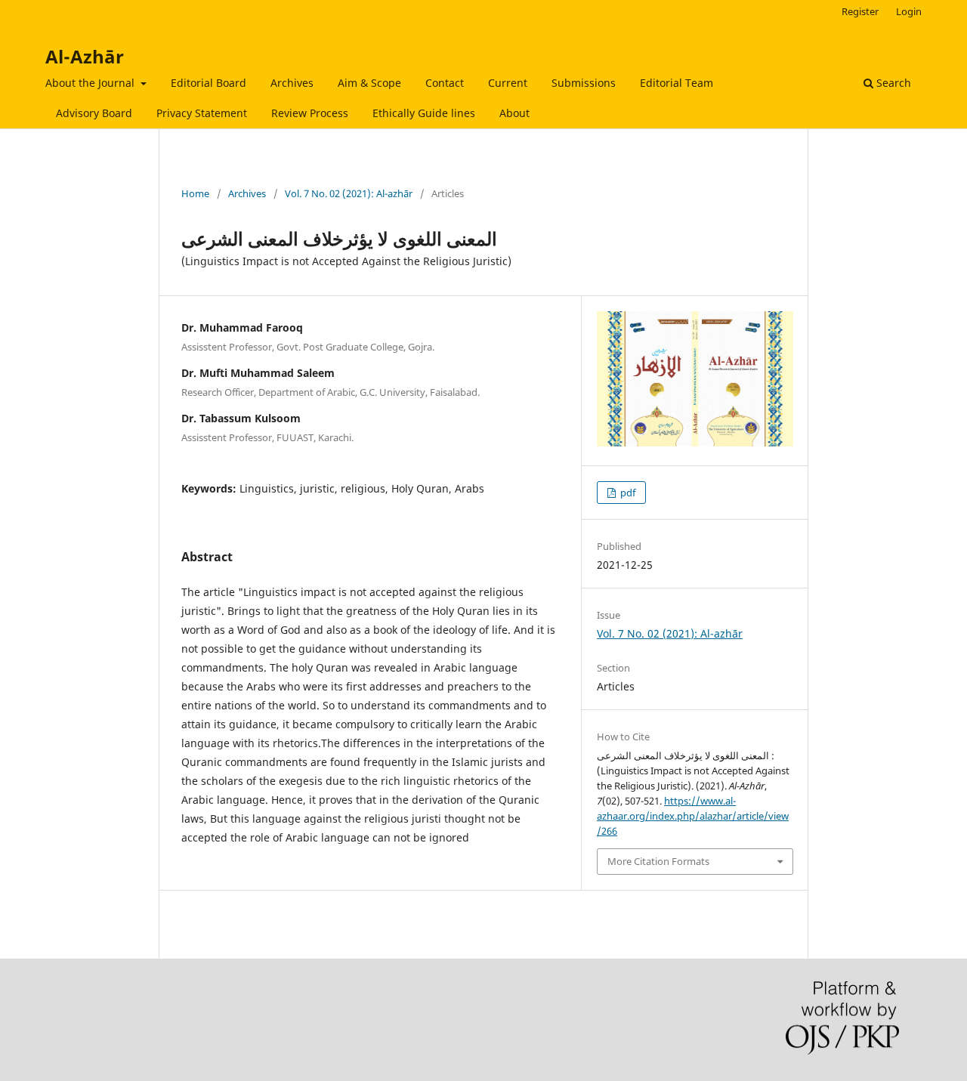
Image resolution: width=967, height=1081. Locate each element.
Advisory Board (94, 113)
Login (909, 11)
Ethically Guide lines (423, 113)
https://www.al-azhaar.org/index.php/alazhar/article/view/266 (693, 816)
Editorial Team (676, 83)
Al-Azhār (84, 56)
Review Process (309, 113)
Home (195, 193)
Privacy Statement (201, 113)
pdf (626, 492)
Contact (444, 83)
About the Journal (91, 83)
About (514, 113)
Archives (292, 83)
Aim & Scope (369, 83)
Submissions (583, 83)
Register (860, 11)
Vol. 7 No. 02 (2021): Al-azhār (348, 193)
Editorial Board (208, 83)
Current (507, 83)
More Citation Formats (658, 861)
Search (892, 83)
